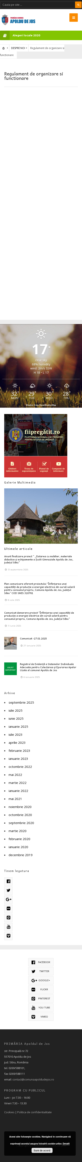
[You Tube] (8, 927)
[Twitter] (8, 890)
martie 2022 (17, 783)
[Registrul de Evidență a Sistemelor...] (10, 668)
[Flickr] (8, 909)
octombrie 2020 (20, 815)
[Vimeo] (8, 936)
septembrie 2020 (21, 823)
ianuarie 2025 (18, 726)
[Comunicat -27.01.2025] (10, 643)
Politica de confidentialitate (34, 1112)
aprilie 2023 (17, 742)
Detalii (66, 1143)
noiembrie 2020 (20, 807)
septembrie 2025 (21, 702)
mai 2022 (15, 774)
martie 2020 (17, 831)
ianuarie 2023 (18, 758)
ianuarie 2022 (18, 791)
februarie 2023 (19, 750)
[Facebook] (8, 881)
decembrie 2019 (21, 855)
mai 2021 (15, 799)
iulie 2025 (15, 710)
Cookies (9, 1112)
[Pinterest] (8, 918)
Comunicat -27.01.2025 (33, 638)
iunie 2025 (16, 718)
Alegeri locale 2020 (26, 35)
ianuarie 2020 (18, 847)
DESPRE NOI (18, 48)
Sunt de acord (42, 1150)
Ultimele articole (18, 548)
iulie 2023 (15, 734)
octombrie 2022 (20, 766)
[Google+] (8, 899)
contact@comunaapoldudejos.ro (33, 1079)
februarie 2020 (19, 839)
